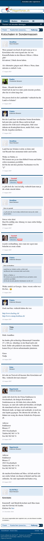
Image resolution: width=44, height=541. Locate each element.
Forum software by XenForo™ (9, 535)
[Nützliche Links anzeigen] (41, 30)
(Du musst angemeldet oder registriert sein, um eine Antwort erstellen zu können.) (22, 519)
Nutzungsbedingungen (37, 533)
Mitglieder (25, 21)
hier (12, 508)
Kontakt (37, 530)
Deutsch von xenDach (25, 535)
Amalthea (13, 42)
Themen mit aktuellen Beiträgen (14, 24)
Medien (14, 21)
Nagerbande (14, 389)
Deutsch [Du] (13, 530)
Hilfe (41, 530)
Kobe (11, 367)
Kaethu (12, 79)
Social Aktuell (5, 530)
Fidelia (12, 111)
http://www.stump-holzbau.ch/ (13, 316)
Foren (5, 21)
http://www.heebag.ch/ (10, 313)
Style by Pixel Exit (6, 538)
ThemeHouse (26, 536)
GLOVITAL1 (14, 490)
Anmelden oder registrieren (31, 2)
